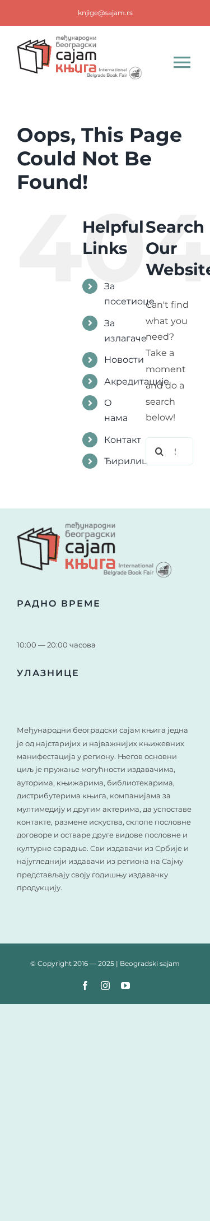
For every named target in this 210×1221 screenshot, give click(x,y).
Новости (124, 359)
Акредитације (136, 381)
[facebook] (85, 985)
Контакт (122, 439)
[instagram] (105, 985)
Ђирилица (128, 461)
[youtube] (125, 985)
